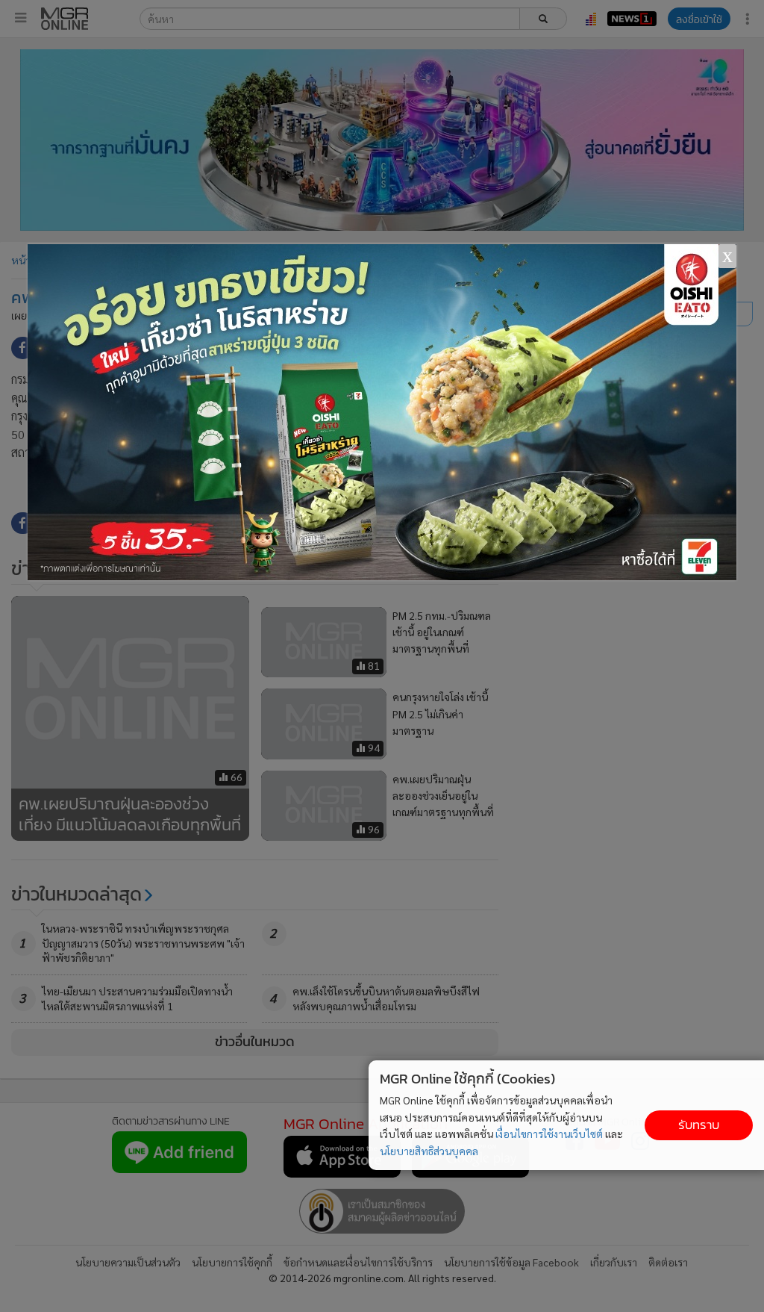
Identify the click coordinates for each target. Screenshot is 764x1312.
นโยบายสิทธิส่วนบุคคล (429, 1150)
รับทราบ (698, 1125)
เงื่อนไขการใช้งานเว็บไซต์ (549, 1133)
